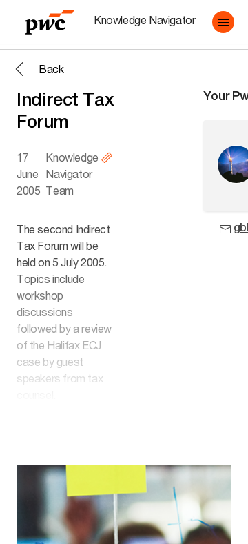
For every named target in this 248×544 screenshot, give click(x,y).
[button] (223, 22)
